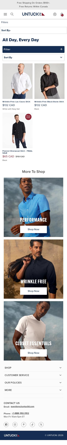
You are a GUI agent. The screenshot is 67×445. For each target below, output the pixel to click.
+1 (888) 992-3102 (20, 413)
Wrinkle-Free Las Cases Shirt (16, 102)
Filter (7, 49)
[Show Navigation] (5, 14)
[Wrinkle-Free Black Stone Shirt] (49, 81)
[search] (12, 14)
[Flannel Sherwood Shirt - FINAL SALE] (17, 130)
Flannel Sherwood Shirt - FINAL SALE (17, 152)
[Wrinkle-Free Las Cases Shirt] (17, 81)
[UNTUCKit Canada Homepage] (33, 14)
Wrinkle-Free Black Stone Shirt (49, 102)
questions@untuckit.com (22, 406)
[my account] (55, 14)
